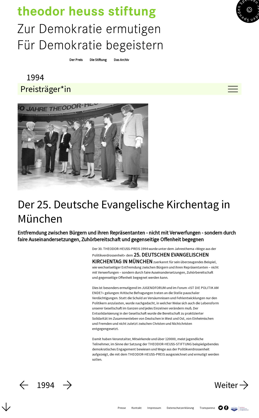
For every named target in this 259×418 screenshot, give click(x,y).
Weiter (227, 385)
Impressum (154, 408)
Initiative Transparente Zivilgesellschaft (239, 408)
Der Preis (76, 59)
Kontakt (136, 408)
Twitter (220, 407)
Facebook (226, 407)
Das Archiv (121, 59)
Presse (122, 408)
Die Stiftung (98, 59)
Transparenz (207, 408)
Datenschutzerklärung (180, 408)
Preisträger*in (45, 88)
